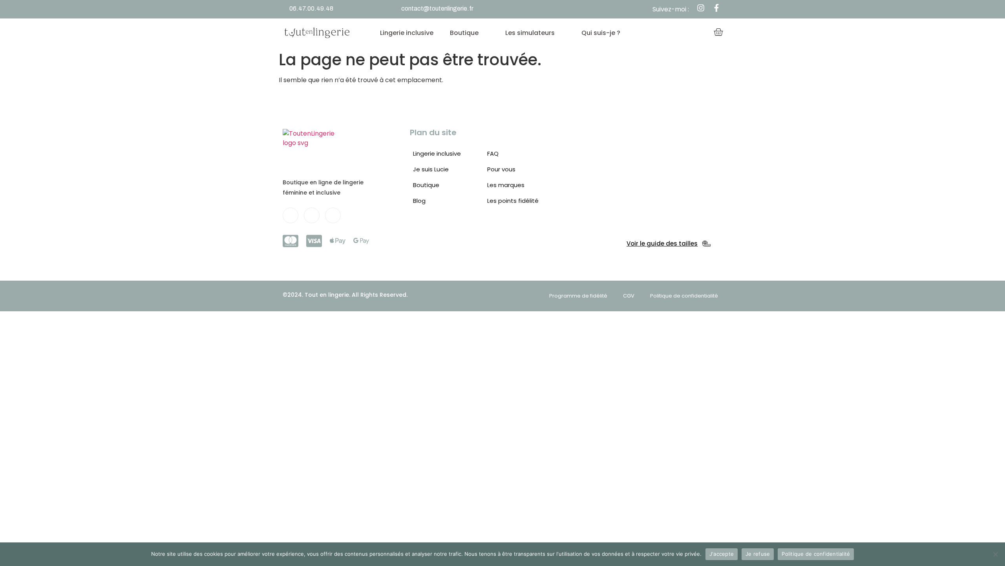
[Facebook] (290, 215)
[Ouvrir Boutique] (485, 33)
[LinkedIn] (312, 215)
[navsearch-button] (676, 33)
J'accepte (721, 554)
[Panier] (718, 32)
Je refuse (758, 554)
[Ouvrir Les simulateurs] (562, 33)
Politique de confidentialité (816, 554)
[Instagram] (333, 215)
